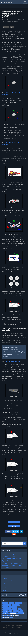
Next (13, 526)
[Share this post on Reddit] (14, 534)
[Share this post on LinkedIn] (21, 531)
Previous (15, 522)
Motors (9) (15, 609)
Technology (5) (6, 617)
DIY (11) (10, 611)
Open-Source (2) (13, 613)
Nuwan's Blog (7, 2)
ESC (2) (19, 609)
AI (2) (11, 617)
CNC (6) (21, 611)
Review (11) (15, 611)
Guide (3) (12, 615)
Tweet (16, 531)
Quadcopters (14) (13, 607)
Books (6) (17, 615)
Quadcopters (6, 27)
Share (9, 531)
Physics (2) (5, 611)
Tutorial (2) (11, 603)
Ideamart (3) (5, 607)
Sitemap (22, 632)
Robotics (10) (5, 613)
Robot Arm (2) (21, 613)
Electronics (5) (18, 603)
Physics (12, 27)
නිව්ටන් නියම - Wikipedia (13, 361)
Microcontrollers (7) (7, 605)
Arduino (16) (5, 603)
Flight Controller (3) (7, 609)
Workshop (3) (5, 615)
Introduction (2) (15, 605)
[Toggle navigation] (25, 2)
